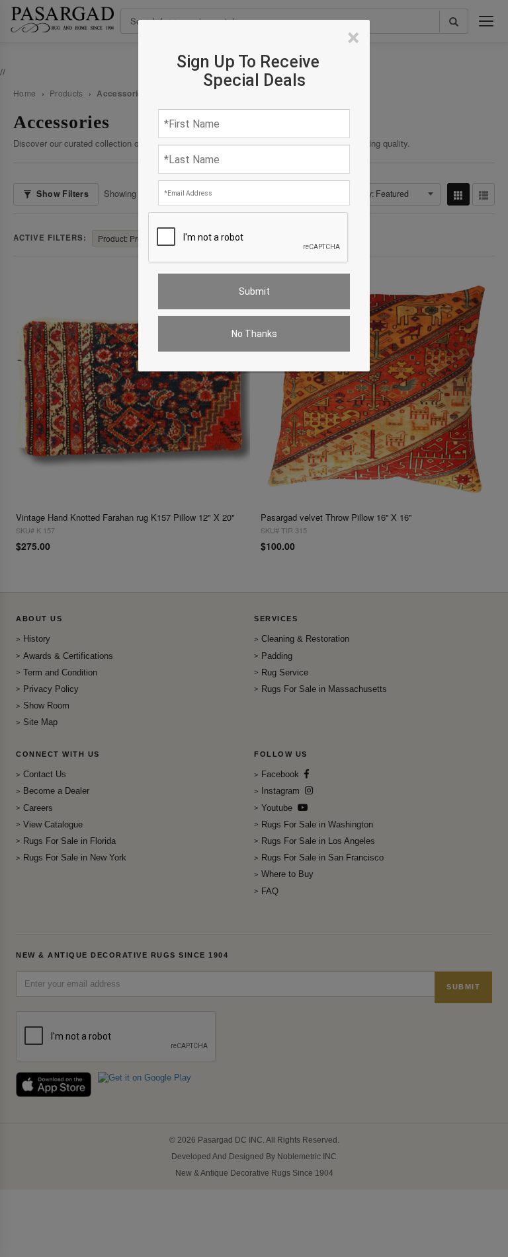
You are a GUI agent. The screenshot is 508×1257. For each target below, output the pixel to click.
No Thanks (254, 333)
